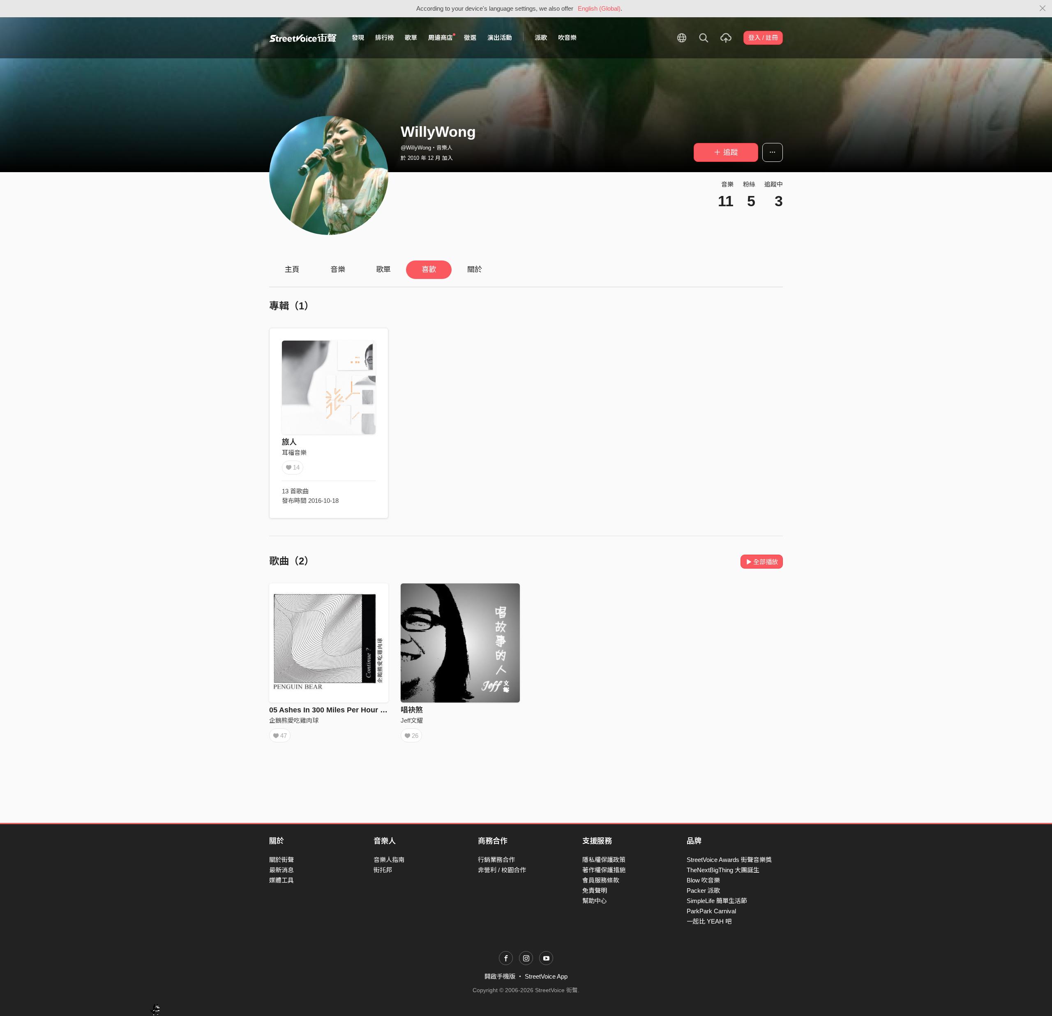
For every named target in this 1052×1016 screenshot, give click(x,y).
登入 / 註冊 (763, 37)
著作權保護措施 (603, 869)
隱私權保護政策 (603, 859)
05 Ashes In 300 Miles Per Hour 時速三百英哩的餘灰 (358, 710)
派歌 (541, 37)
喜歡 (429, 269)
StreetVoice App (546, 976)
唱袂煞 (412, 710)
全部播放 (765, 561)
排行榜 (384, 37)
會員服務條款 (600, 880)
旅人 (289, 442)
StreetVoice (303, 38)
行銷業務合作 (496, 859)
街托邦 (383, 869)
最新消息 (281, 869)
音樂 (337, 269)
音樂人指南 (389, 859)
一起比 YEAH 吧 (709, 921)
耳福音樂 (294, 452)
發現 (358, 37)
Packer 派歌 (703, 890)
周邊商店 (440, 37)
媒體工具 (281, 880)
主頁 (292, 269)
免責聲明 (594, 890)
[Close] (1043, 9)
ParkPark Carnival (711, 911)
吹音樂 (567, 37)
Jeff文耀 (412, 720)
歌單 (411, 37)
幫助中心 (594, 900)
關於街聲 (281, 859)
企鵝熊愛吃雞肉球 (293, 720)
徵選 (470, 37)
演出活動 (499, 37)
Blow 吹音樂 (703, 880)
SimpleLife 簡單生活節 (717, 900)
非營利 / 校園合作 (502, 869)
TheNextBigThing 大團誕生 (723, 869)
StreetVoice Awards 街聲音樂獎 (729, 859)
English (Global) (599, 8)
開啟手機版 (499, 976)
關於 (474, 269)
